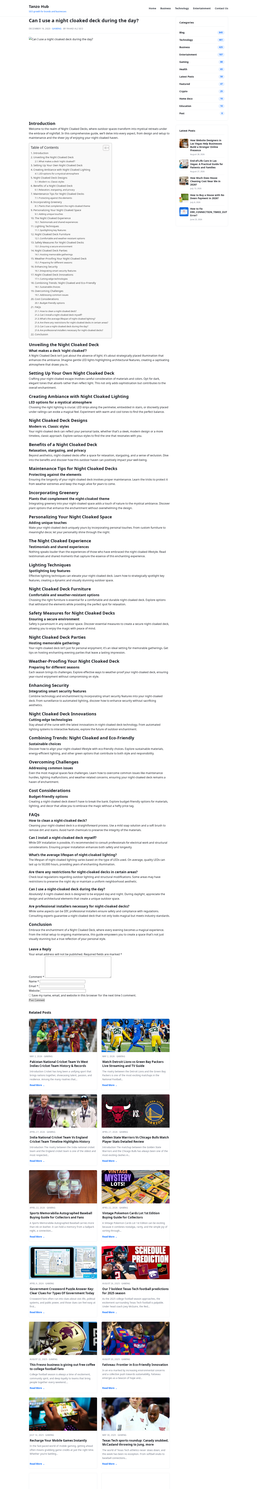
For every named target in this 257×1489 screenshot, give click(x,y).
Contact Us (221, 8)
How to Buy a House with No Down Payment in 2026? (207, 197)
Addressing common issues (54, 294)
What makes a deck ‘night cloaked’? (57, 161)
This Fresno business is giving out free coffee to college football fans (62, 1367)
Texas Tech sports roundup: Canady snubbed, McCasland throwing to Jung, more (135, 1442)
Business (165, 8)
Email (33, 986)
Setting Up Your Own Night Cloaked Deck (58, 165)
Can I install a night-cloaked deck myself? (61, 314)
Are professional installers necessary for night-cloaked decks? (71, 330)
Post (181, 113)
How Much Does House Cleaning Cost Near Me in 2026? (205, 181)
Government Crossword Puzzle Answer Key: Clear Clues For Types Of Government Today (62, 1291)
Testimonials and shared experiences (59, 222)
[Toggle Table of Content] (104, 148)
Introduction (40, 153)
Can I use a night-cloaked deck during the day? (64, 326)
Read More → (37, 1085)
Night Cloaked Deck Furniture (52, 234)
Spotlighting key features (53, 230)
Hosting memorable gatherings (56, 254)
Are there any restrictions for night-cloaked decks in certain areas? (74, 322)
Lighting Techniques (47, 226)
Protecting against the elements (55, 197)
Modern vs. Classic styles (51, 181)
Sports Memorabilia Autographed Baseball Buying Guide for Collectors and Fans (61, 1215)
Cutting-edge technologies (54, 278)
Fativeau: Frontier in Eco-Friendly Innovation (135, 1365)
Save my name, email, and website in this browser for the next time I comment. (84, 995)
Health (183, 69)
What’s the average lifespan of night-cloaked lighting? (67, 318)
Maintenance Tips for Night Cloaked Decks (58, 193)
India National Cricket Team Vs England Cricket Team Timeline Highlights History (60, 1139)
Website (34, 991)
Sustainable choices (50, 286)
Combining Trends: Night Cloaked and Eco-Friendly (65, 283)
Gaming (56, 28)
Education (185, 106)
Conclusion (41, 334)
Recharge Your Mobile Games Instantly (58, 1440)
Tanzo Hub (39, 6)
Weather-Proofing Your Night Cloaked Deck (61, 258)
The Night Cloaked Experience (53, 218)
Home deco (185, 98)
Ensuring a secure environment (56, 246)
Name (34, 981)
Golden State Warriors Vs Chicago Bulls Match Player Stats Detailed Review (135, 1139)
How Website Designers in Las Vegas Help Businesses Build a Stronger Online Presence (206, 145)
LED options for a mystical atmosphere (59, 173)
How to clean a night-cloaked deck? (58, 311)
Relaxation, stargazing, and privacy (57, 189)
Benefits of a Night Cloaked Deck (53, 185)
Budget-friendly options (52, 302)
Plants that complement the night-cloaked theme (64, 206)
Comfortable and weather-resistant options (62, 238)
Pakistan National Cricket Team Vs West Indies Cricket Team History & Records (59, 1064)
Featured (184, 84)
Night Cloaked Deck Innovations (54, 274)
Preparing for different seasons (56, 262)
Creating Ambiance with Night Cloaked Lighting (61, 169)
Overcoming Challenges (49, 291)
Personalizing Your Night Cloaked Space (57, 210)
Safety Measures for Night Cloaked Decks (59, 242)
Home (152, 8)
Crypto (183, 91)
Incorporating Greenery (47, 202)
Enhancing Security (46, 266)
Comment (36, 977)
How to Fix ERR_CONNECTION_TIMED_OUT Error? (208, 212)
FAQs (38, 307)
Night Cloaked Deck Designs (50, 177)
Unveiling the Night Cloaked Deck (53, 157)
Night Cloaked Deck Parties (51, 250)
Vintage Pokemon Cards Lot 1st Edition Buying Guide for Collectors (131, 1215)
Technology (182, 8)
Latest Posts (186, 76)
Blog (182, 32)
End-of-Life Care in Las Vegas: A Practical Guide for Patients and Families (206, 164)
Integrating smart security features (58, 270)
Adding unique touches (51, 214)
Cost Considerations (47, 299)
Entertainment (202, 8)
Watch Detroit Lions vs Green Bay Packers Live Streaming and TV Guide (132, 1064)
